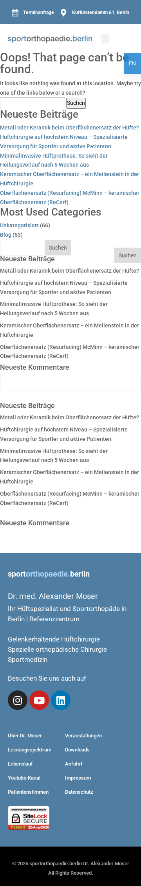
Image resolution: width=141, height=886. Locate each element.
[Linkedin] (60, 700)
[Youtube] (39, 700)
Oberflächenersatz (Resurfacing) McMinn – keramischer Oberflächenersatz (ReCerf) (69, 197)
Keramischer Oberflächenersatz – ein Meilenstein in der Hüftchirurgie (69, 179)
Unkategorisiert (19, 225)
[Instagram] (17, 700)
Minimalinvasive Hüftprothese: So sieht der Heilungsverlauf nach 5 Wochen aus (54, 160)
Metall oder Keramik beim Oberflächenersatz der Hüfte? (69, 127)
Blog (5, 235)
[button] (105, 38)
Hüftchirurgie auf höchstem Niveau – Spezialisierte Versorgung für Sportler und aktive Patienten (64, 141)
